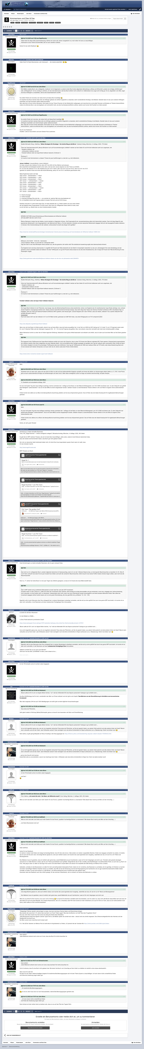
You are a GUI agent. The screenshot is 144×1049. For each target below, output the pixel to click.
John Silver (31, 20)
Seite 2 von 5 (38, 30)
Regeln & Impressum (20, 9)
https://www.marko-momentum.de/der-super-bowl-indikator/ (36, 353)
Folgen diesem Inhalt (118, 18)
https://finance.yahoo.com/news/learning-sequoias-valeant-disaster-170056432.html (88, 733)
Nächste (28, 30)
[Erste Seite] (5, 31)
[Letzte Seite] (32, 31)
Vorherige (9, 30)
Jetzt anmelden (95, 1027)
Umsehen (7, 9)
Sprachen (4, 1046)
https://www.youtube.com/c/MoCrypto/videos (96, 923)
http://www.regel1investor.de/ (28, 447)
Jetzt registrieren (132, 9)
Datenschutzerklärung (14, 1046)
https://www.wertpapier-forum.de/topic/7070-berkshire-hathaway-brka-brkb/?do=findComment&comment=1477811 (52, 623)
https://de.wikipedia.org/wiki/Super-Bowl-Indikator (33, 323)
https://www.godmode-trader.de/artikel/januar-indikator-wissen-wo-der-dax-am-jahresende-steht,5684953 (49, 258)
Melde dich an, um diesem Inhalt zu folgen (101, 18)
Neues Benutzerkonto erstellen (35, 1027)
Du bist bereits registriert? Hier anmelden (115, 9)
